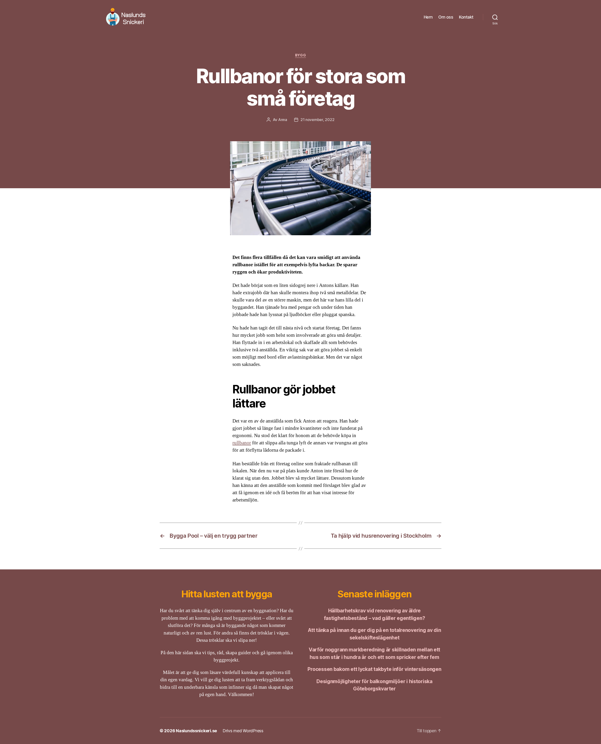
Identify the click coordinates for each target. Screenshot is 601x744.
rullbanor (241, 443)
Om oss (445, 17)
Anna (282, 119)
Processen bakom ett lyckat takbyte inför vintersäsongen (374, 669)
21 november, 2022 (317, 119)
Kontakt (466, 17)
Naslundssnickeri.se (196, 730)
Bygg (300, 55)
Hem (428, 17)
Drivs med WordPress (243, 730)
